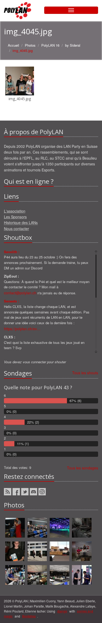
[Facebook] (16, 491)
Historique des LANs (21, 222)
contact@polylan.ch (20, 292)
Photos (30, 45)
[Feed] (7, 491)
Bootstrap (29, 616)
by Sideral (72, 45)
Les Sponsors (15, 216)
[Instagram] (42, 491)
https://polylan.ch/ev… (22, 328)
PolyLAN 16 (50, 45)
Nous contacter (16, 228)
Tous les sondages (82, 467)
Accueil (13, 45)
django (62, 611)
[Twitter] (25, 491)
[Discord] (33, 491)
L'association (14, 211)
